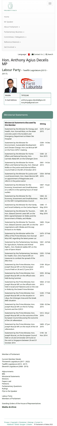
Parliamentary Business (13, 32)
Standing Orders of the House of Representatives (21, 403)
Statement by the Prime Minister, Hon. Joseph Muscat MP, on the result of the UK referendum (21, 326)
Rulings (5, 388)
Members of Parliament (11, 398)
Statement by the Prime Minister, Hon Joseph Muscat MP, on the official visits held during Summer (20, 275)
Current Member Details (11, 359)
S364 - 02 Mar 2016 (43, 197)
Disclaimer (22, 422)
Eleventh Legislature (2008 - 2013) (15, 366)
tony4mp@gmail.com (29, 102)
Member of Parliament (11, 354)
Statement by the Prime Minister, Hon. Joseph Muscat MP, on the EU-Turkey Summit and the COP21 (20, 306)
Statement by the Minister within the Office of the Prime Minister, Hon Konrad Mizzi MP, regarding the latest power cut (21, 235)
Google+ (23, 424)
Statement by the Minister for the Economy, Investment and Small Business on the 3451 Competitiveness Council (21, 198)
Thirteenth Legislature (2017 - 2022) (16, 361)
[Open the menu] (50, 3)
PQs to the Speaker (9, 391)
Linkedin (29, 424)
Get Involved (9, 47)
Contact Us (38, 422)
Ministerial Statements (11, 376)
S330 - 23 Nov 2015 (43, 155)
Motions (5, 379)
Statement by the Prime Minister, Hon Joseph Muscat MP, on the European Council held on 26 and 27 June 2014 (19, 267)
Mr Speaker (8, 22)
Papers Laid (6, 381)
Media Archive (9, 407)
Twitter (16, 424)
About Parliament (11, 27)
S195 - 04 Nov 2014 (43, 334)
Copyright (14, 422)
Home (6, 17)
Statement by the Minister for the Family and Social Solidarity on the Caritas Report (21, 206)
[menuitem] (28, 16)
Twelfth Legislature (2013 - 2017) (14, 364)
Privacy (6, 422)
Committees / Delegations (14, 37)
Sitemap (30, 422)
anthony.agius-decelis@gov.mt (33, 100)
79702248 (25, 95)
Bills (3, 374)
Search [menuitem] (50, 54)
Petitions (5, 383)
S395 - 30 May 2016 (43, 212)
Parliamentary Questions (12, 386)
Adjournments (7, 371)
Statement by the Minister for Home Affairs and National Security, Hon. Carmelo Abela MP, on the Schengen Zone (21, 156)
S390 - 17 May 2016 (43, 206)
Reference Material (11, 42)
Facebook (10, 424)
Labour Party (11, 70)
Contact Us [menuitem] (38, 54)
